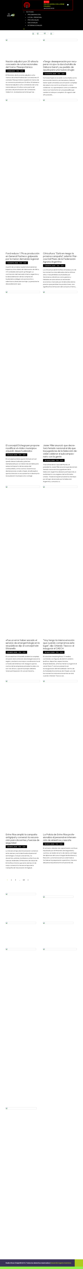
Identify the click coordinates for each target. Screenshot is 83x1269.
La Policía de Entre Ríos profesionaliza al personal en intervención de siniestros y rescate (60, 837)
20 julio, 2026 (12, 455)
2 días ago (11, 71)
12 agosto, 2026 (50, 73)
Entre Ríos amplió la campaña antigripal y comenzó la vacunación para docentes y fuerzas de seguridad (22, 838)
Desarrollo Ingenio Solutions (61, 1263)
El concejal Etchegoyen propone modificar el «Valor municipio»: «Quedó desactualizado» (22, 448)
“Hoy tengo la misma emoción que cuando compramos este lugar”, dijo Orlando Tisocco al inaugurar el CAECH (58, 644)
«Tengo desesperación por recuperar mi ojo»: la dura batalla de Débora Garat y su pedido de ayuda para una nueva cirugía (60, 65)
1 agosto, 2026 (12, 263)
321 (24, 880)
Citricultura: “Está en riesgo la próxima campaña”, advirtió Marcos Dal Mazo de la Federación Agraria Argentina (60, 257)
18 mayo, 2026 (49, 844)
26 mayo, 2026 (12, 846)
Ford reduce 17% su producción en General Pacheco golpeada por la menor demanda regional (22, 256)
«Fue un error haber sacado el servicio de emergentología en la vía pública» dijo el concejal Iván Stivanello (23, 644)
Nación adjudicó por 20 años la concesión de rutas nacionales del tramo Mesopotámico (22, 64)
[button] (34, 33)
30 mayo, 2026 (12, 652)
